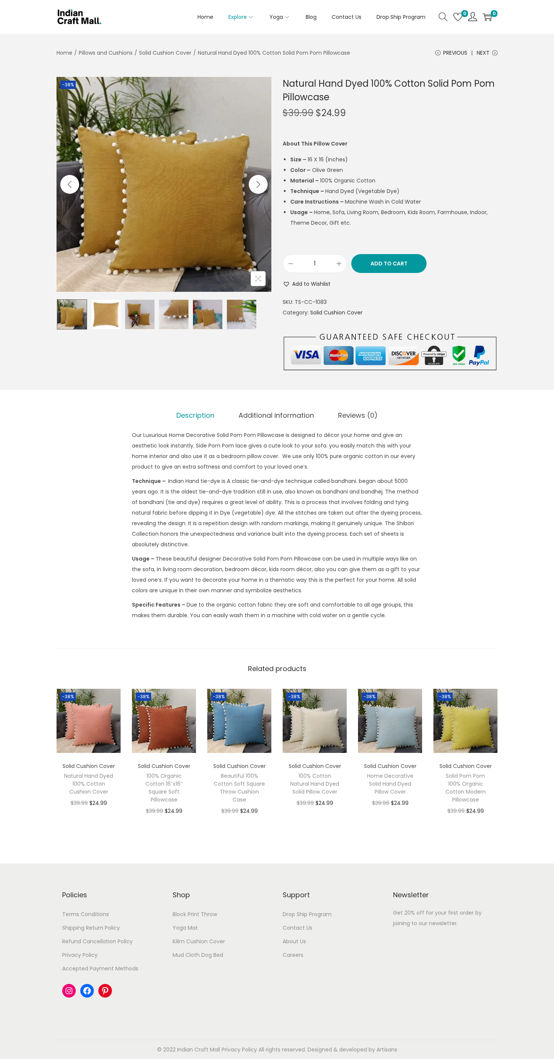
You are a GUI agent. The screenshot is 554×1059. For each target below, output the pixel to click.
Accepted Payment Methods (100, 968)
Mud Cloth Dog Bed (198, 955)
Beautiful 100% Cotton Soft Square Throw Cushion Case (239, 787)
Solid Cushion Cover (165, 53)
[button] (307, 284)
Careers (293, 955)
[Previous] (69, 184)
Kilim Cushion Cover (199, 941)
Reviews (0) (358, 415)
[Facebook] (87, 991)
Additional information (276, 415)
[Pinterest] (105, 991)
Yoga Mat (185, 928)
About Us (294, 941)
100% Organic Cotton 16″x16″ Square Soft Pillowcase (164, 787)
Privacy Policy (80, 955)
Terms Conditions (85, 914)
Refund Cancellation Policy (97, 941)
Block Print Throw (195, 914)
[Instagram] (69, 991)
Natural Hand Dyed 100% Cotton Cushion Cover (88, 783)
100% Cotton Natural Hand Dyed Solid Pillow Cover (314, 783)
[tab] (195, 415)
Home (64, 53)
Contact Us (297, 928)
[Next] (258, 184)
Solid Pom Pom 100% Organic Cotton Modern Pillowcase (465, 787)
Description (195, 415)
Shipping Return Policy (91, 928)
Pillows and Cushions (106, 53)
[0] (457, 16)
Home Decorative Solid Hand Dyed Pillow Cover (390, 783)
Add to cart (388, 263)
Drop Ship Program (307, 914)
